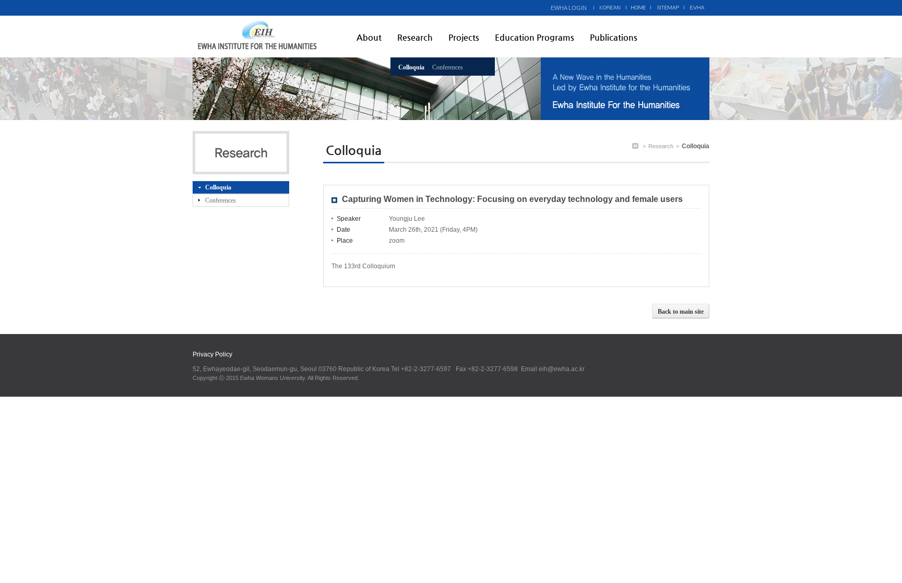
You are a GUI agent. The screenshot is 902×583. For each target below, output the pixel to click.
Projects (463, 37)
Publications (613, 37)
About (369, 37)
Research (415, 37)
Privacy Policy (212, 354)
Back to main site (681, 311)
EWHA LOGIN (569, 8)
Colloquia (411, 67)
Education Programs (534, 37)
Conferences (447, 67)
